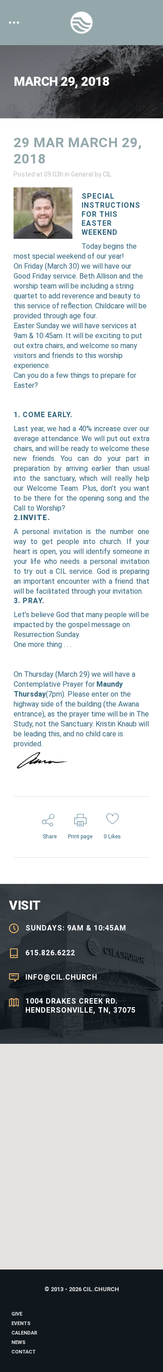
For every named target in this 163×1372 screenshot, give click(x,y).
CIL (107, 174)
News (18, 1342)
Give (16, 1314)
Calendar (24, 1333)
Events (20, 1323)
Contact (23, 1352)
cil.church (101, 1289)
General (82, 174)
